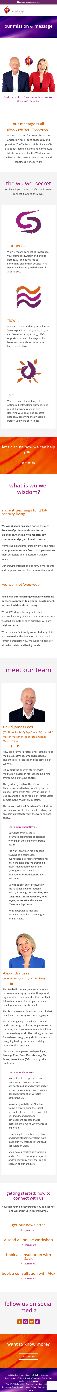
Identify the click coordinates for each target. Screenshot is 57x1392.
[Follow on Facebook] (11, 746)
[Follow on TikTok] (37, 1321)
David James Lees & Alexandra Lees (23, 97)
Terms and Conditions (12, 1387)
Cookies (41, 1387)
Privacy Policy (30, 1387)
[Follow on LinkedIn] (18, 746)
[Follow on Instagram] (25, 1321)
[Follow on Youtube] (31, 1321)
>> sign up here (28, 1230)
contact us (28, 462)
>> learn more (28, 1245)
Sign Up (29, 1390)
